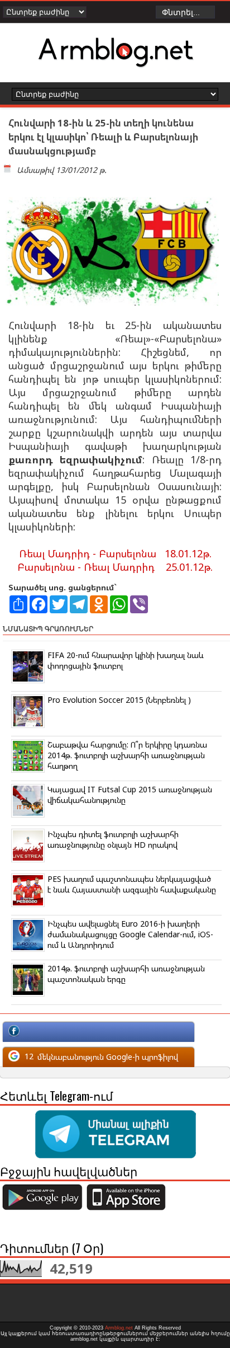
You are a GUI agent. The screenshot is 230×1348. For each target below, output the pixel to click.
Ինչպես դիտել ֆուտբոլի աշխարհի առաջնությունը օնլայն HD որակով (113, 839)
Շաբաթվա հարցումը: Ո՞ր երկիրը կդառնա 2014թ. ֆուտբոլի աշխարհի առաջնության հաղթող (127, 755)
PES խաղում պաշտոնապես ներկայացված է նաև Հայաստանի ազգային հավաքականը (131, 884)
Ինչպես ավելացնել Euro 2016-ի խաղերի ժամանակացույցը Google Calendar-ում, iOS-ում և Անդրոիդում (130, 934)
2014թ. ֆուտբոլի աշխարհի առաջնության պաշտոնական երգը (126, 973)
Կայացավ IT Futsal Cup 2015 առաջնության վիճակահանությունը (129, 794)
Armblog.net (119, 1328)
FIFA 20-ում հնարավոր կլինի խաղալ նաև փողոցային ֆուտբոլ (125, 660)
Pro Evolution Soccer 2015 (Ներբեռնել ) (119, 699)
